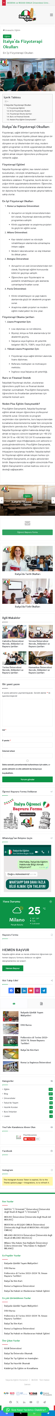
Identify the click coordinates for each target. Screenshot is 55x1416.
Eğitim (17, 30)
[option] (27, 500)
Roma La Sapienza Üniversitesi (36, 1062)
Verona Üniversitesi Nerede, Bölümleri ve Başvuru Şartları (39, 644)
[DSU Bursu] (10, 1029)
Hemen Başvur (13, 968)
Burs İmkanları (10, 1112)
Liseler (7, 1116)
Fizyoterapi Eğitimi (17, 108)
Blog (6, 1094)
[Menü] (51, 16)
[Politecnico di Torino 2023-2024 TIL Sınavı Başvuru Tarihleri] (10, 1041)
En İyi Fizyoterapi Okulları (20, 111)
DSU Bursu (26, 1025)
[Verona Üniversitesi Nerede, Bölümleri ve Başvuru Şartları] (41, 631)
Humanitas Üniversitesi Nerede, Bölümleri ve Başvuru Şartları (40, 670)
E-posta (6, 740)
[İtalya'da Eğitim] (27, 15)
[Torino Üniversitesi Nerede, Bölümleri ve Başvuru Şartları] (14, 658)
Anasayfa (9, 30)
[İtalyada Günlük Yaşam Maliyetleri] (10, 1016)
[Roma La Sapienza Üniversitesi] (10, 1066)
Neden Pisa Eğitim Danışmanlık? (23, 120)
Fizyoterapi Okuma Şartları (21, 114)
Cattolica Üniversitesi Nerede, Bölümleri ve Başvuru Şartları (13, 644)
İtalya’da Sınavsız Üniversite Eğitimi (27, 503)
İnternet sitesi (8, 751)
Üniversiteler (9, 1098)
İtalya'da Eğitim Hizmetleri (17, 1380)
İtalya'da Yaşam (11, 1103)
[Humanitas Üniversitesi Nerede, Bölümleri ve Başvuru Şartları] (41, 658)
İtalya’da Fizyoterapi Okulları (18, 105)
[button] (26, 1410)
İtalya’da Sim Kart (30, 1050)
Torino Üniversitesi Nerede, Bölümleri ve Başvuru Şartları (12, 670)
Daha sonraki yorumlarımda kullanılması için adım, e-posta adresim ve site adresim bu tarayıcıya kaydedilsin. (26, 768)
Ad (4, 730)
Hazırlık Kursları (11, 1107)
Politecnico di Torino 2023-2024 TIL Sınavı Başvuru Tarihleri (34, 1040)
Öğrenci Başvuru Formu (27, 532)
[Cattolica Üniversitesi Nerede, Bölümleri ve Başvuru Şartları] (14, 631)
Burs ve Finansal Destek (19, 117)
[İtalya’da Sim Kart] (10, 1054)
